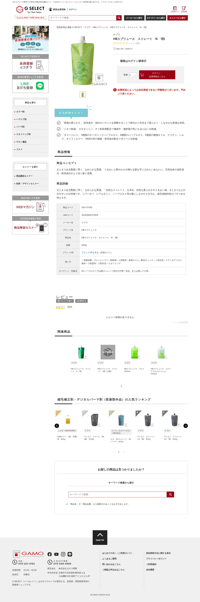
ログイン (73, 9)
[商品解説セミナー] (30, 233)
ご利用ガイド (175, 12)
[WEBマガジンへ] (30, 213)
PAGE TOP (100, 540)
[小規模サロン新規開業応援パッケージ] (30, 51)
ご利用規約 (151, 564)
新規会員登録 (59, 9)
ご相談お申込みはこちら (113, 569)
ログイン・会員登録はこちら (157, 74)
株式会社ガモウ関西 (68, 568)
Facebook (49, 554)
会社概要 (150, 569)
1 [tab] (121, 389)
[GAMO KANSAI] (28, 556)
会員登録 (184, 12)
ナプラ (116, 34)
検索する (119, 18)
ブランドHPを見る (90, 252)
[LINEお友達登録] (30, 92)
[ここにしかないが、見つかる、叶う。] (30, 17)
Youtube (56, 554)
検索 (170, 494)
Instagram (63, 554)
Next (185, 426)
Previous (57, 426)
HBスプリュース (89, 230)
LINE (69, 554)
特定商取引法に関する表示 (158, 553)
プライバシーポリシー (156, 558)
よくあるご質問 (109, 558)
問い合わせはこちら (111, 564)
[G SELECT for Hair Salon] (30, 9)
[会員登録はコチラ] (30, 71)
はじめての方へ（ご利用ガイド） (117, 553)
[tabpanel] (82, 60)
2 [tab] (123, 454)
